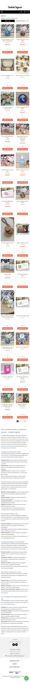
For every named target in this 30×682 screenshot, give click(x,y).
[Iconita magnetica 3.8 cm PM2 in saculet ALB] (7, 339)
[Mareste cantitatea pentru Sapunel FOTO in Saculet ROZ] (10, 180)
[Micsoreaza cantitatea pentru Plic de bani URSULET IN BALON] (20, 386)
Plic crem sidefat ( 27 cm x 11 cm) (7, 76)
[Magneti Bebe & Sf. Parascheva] (22, 398)
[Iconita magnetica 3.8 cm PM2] (22, 99)
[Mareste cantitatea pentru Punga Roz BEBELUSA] (10, 386)
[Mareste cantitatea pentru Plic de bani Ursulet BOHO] (25, 325)
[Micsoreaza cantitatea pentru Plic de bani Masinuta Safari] (20, 284)
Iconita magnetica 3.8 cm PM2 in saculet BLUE (7, 40)
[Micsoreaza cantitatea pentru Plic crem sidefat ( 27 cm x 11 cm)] (5, 85)
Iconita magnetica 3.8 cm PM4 (22, 40)
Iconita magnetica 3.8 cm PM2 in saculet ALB (7, 347)
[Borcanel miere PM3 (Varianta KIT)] (7, 99)
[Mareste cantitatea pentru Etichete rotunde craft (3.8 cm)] (10, 253)
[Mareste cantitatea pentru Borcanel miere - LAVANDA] (25, 85)
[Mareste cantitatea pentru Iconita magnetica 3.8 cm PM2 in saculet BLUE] (10, 49)
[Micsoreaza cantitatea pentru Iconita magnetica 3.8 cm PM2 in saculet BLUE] (5, 49)
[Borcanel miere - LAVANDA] (22, 65)
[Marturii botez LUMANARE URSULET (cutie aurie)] (7, 302)
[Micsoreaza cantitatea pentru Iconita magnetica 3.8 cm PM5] (20, 211)
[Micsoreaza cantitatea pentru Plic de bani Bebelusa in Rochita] (5, 211)
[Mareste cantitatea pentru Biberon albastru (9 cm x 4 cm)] (25, 180)
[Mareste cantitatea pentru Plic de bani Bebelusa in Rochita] (10, 211)
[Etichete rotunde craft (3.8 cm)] (7, 229)
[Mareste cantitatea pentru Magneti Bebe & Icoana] (25, 253)
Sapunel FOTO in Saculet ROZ (7, 170)
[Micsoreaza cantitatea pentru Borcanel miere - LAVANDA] (20, 85)
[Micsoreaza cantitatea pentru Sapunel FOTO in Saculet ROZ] (5, 180)
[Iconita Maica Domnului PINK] (7, 129)
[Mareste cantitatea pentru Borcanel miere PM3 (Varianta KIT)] (10, 117)
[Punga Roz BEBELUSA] (7, 369)
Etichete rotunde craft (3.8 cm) (7, 243)
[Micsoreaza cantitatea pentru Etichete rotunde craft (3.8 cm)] (5, 253)
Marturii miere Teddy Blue (22, 347)
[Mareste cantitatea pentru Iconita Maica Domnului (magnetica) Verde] (10, 414)
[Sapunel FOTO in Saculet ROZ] (7, 160)
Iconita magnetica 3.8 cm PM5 (22, 201)
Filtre (8, 21)
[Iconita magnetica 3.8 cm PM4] (22, 31)
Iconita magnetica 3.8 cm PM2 (22, 108)
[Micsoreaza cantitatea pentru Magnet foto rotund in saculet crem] (20, 146)
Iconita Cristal (7, 274)
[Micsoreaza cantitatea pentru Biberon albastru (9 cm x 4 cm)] (20, 180)
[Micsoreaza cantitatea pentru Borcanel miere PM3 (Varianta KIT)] (5, 117)
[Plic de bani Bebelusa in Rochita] (7, 193)
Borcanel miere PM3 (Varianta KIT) (7, 108)
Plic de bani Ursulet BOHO (22, 315)
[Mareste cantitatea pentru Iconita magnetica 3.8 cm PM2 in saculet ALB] (10, 357)
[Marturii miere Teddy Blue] (22, 338)
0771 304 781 (16, 653)
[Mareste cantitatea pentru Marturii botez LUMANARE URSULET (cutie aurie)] (10, 325)
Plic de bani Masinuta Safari (22, 274)
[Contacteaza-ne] (21, 11)
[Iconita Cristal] (7, 266)
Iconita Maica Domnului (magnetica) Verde (7, 405)
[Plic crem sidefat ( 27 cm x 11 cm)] (7, 65)
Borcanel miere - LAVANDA (22, 75)
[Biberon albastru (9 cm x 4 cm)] (22, 160)
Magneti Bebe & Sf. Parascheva (22, 405)
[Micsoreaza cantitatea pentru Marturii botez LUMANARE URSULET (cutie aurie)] (5, 325)
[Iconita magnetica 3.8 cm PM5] (22, 193)
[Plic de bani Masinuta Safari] (22, 266)
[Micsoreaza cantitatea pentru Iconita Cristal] (5, 284)
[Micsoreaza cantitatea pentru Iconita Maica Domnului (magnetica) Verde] (5, 414)
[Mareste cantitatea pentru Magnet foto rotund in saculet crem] (25, 146)
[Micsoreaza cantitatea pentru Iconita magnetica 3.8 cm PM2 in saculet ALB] (5, 357)
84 (24, 421)
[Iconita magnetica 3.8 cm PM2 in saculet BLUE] (7, 31)
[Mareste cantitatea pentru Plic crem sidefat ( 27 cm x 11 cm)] (10, 85)
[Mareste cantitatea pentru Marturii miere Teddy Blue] (25, 357)
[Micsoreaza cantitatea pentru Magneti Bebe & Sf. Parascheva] (20, 414)
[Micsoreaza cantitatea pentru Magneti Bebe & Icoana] (20, 253)
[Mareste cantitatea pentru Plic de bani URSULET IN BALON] (25, 386)
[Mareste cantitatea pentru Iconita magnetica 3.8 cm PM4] (25, 49)
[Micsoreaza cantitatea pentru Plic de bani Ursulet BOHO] (20, 325)
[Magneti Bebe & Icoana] (22, 229)
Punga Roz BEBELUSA (7, 376)
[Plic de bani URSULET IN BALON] (22, 369)
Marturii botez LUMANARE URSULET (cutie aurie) (7, 316)
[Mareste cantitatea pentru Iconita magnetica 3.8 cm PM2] (25, 117)
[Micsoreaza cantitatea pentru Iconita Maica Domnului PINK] (5, 146)
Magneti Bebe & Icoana (22, 243)
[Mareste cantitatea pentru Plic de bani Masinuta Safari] (25, 284)
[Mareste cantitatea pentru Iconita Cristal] (10, 284)
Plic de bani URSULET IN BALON (22, 377)
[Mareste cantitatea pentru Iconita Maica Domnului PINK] (10, 146)
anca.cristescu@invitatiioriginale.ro (16, 656)
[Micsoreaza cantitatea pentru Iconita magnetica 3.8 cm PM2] (20, 117)
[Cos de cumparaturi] (25, 11)
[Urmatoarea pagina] (27, 421)
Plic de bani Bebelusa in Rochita (7, 201)
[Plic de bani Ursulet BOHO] (22, 302)
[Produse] (2, 12)
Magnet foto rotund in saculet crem (22, 137)
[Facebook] (13, 644)
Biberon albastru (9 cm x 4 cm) (22, 170)
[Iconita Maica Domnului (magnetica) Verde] (7, 398)
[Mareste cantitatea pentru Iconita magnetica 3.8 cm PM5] (25, 211)
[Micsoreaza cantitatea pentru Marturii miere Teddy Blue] (20, 357)
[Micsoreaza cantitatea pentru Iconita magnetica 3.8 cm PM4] (20, 49)
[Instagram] (16, 644)
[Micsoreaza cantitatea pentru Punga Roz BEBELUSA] (5, 386)
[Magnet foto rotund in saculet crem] (22, 129)
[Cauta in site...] (28, 11)
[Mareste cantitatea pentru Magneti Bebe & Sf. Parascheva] (25, 414)
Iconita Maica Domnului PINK (7, 137)
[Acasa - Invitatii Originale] (15, 7)
